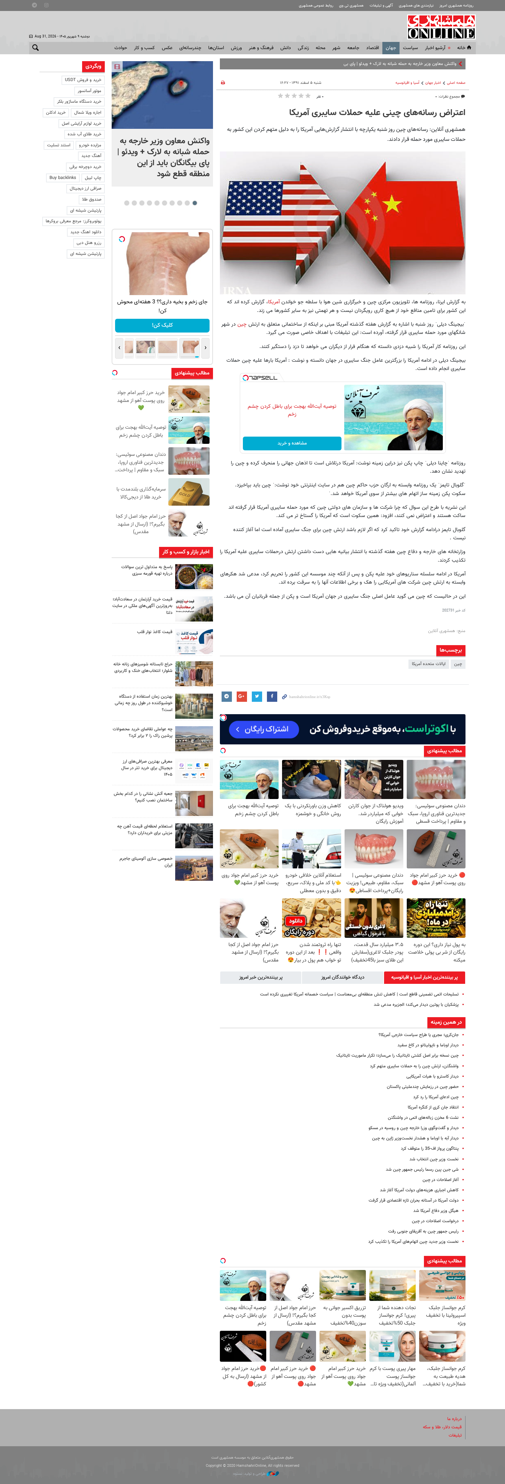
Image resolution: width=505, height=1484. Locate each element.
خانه (461, 48)
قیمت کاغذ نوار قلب (154, 632)
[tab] (424, 977)
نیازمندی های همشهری (416, 6)
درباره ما (454, 1419)
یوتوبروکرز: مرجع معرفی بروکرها (73, 221)
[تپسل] (245, 377)
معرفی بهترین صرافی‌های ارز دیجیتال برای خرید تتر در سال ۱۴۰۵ (146, 768)
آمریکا (274, 302)
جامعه (353, 48)
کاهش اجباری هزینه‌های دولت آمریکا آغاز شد (419, 1190)
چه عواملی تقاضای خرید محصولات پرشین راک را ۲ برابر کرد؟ (142, 732)
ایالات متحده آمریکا (429, 664)
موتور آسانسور (89, 91)
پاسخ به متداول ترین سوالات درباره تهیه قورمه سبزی (146, 570)
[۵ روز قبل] (194, 835)
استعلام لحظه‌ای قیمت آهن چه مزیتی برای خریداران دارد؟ (144, 829)
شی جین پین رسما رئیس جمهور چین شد (422, 1169)
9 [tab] (134, 203)
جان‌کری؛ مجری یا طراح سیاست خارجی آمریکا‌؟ (419, 1035)
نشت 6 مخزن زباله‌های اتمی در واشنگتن (423, 1117)
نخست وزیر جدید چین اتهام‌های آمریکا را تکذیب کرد (413, 1241)
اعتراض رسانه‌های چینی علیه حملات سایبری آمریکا (377, 113)
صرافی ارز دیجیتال (85, 188)
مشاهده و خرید (292, 443)
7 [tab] (149, 203)
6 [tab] (157, 203)
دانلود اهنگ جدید (85, 232)
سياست (410, 48)
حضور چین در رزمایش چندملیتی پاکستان (423, 1086)
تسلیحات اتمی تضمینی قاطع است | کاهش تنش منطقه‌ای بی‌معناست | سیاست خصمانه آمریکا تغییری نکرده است (359, 994)
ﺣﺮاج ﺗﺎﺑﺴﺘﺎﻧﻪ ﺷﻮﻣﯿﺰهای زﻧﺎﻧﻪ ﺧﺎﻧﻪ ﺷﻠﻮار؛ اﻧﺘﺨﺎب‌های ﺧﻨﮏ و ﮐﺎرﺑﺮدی (142, 667)
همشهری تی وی (351, 6)
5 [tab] (164, 203)
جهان (391, 48)
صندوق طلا (91, 199)
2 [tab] (187, 203)
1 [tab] (194, 203)
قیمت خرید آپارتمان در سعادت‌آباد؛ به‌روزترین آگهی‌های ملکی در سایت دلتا (142, 606)
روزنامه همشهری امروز (456, 6)
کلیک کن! (162, 325)
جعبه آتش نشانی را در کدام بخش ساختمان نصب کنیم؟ (143, 797)
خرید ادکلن (56, 112)
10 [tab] (127, 203)
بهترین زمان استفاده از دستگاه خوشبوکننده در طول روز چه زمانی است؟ (143, 703)
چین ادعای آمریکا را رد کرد (436, 1097)
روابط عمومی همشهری (316, 6)
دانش (285, 48)
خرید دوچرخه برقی (85, 167)
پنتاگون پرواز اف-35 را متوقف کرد (430, 1148)
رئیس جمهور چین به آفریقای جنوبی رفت (423, 1231)
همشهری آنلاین (438, 27)
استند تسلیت (58, 145)
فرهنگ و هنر (261, 48)
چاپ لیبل (93, 178)
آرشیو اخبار (435, 48)
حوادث (120, 48)
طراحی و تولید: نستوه (250, 1474)
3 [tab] (179, 203)
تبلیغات (455, 1435)
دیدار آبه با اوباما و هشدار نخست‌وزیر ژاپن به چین (415, 1138)
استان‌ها (216, 48)
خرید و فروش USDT (83, 80)
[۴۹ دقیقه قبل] (194, 576)
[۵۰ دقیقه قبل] (194, 608)
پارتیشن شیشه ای (85, 210)
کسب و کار (144, 48)
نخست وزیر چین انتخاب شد (434, 1159)
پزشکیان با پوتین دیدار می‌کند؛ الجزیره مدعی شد (416, 1004)
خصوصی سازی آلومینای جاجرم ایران (146, 862)
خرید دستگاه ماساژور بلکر (79, 101)
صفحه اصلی (456, 83)
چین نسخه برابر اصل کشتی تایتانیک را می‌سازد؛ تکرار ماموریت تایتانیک (397, 1055)
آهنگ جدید (91, 156)
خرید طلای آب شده (84, 134)
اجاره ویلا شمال (87, 112)
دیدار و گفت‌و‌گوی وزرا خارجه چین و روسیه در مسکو (414, 1128)
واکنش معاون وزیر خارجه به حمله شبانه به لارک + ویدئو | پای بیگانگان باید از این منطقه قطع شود (372, 63)
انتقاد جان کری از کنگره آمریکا (433, 1107)
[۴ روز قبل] (194, 771)
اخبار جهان (433, 83)
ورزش (236, 48)
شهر (336, 48)
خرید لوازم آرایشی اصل (81, 123)
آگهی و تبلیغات (381, 6)
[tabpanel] (162, 124)
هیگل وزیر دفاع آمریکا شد (436, 1210)
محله (320, 48)
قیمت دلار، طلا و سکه (442, 1427)
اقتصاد (372, 48)
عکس (167, 48)
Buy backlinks (62, 178)
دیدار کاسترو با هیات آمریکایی (432, 1076)
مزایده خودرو (90, 145)
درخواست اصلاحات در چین (435, 1221)
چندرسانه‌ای (190, 48)
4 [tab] (172, 203)
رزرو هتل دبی (89, 242)
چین (242, 324)
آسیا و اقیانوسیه (407, 83)
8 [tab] (142, 203)
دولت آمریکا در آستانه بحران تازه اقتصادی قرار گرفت (414, 1200)
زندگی (303, 48)
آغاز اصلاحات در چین (441, 1180)
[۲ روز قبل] (194, 641)
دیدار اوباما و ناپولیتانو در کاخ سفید (428, 1045)
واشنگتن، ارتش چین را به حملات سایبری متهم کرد (414, 1066)
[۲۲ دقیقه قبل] (162, 95)
